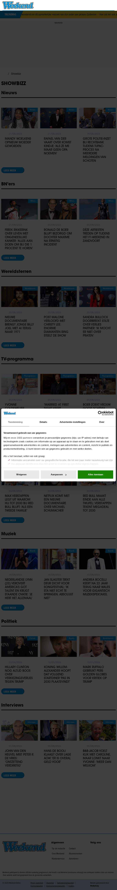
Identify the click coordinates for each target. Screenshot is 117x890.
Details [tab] (43, 422)
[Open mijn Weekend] (103, 5)
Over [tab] (101, 422)
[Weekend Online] (18, 5)
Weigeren (21, 474)
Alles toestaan (95, 474)
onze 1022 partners (21, 437)
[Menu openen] (95, 5)
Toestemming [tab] (15, 422)
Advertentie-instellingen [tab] (72, 422)
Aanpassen (57, 474)
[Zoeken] (112, 5)
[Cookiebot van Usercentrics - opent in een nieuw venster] (100, 413)
